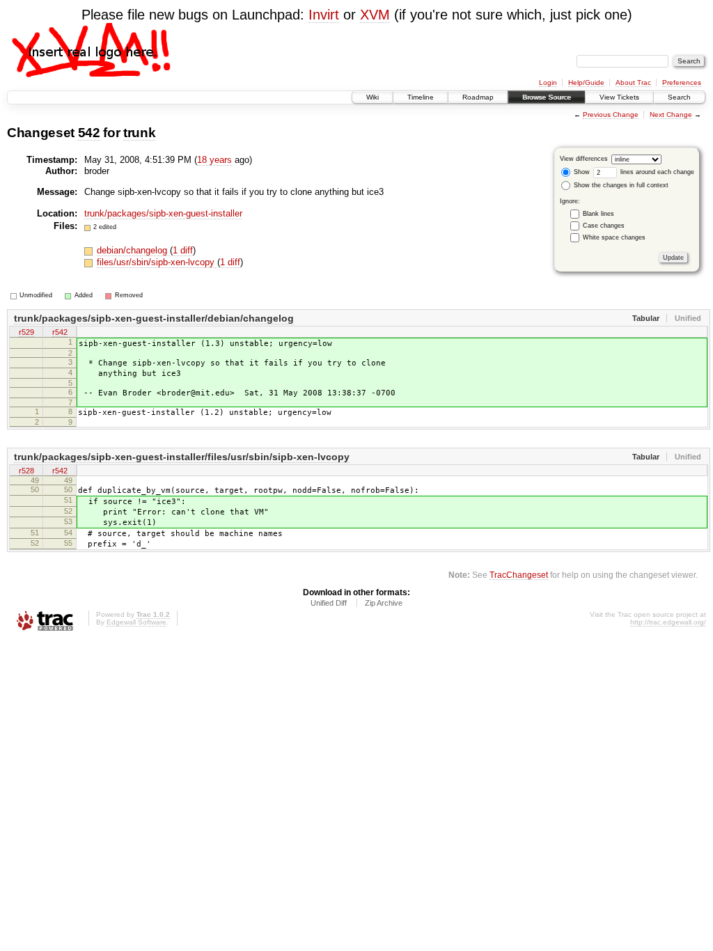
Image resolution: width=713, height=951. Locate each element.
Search (679, 97)
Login (548, 82)
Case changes (604, 225)
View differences (584, 158)
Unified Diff (329, 603)
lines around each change (656, 171)
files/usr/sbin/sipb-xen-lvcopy (157, 262)
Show (581, 171)
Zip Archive (383, 603)
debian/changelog (133, 250)
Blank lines (598, 213)
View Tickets (619, 97)
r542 (60, 332)
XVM (375, 14)
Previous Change (610, 114)
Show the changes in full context (620, 185)
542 (89, 132)
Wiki (372, 97)
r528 (26, 470)
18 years (214, 160)
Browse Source (546, 97)
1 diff (183, 250)
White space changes (614, 237)
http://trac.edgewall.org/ (668, 622)
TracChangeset (518, 574)
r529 (26, 332)
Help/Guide (586, 82)
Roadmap (478, 97)
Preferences (681, 82)
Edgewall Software (136, 622)
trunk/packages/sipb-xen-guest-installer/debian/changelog (154, 318)
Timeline (420, 97)
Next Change (671, 114)
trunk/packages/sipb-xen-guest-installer (163, 213)
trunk (139, 132)
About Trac (633, 82)
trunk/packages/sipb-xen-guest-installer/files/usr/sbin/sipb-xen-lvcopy (182, 456)
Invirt (323, 14)
